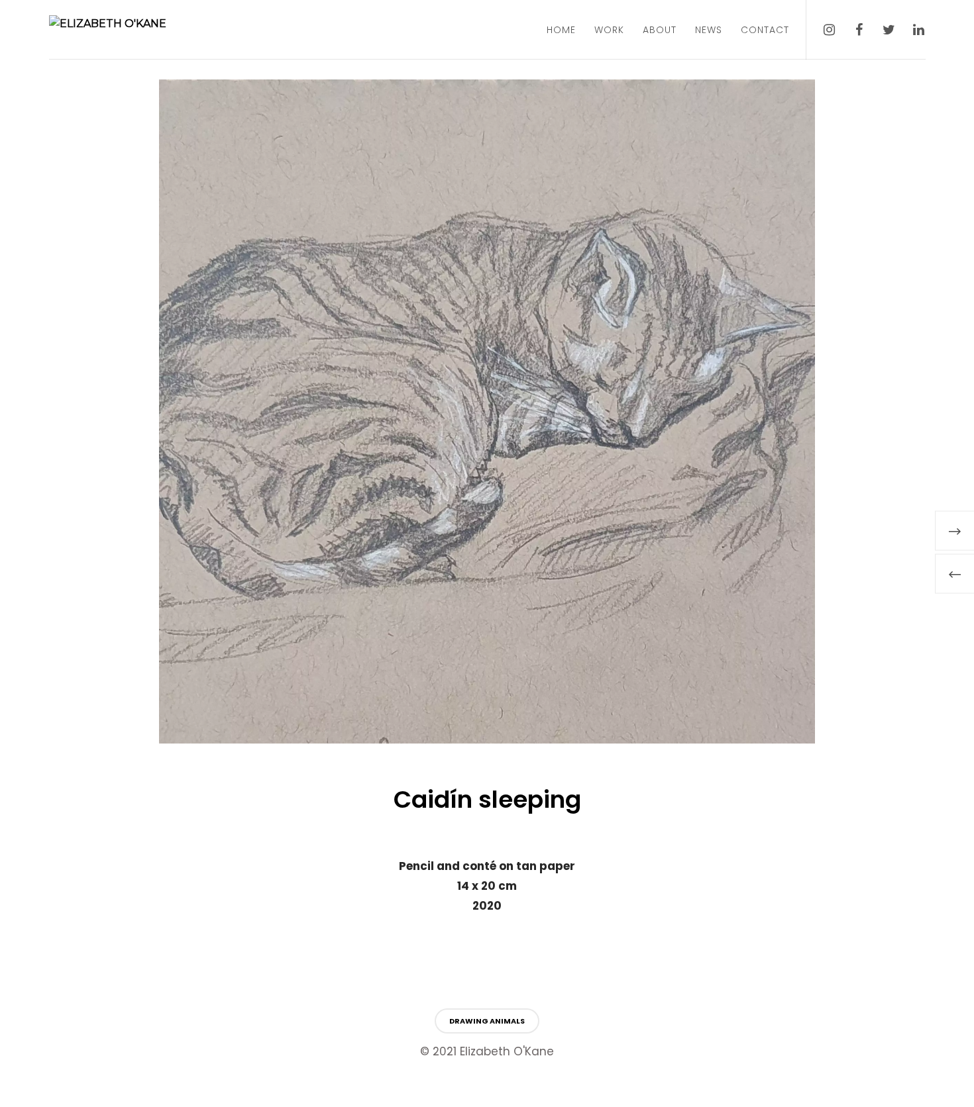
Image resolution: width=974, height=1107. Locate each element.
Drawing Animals (487, 1021)
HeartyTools (20, 1098)
